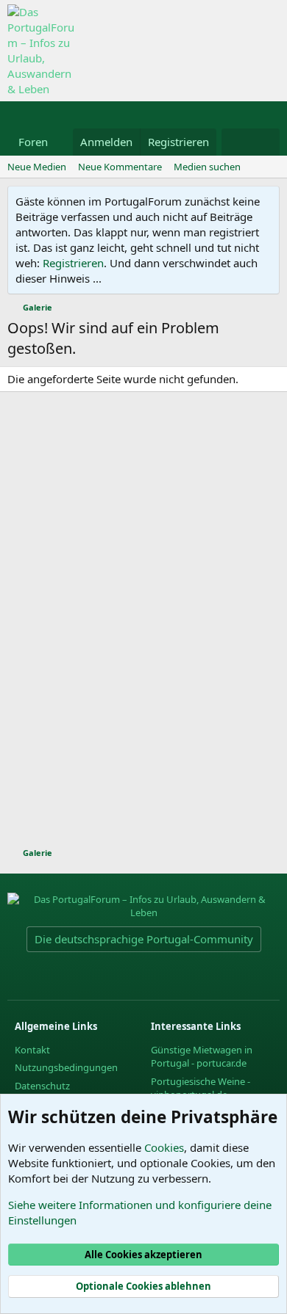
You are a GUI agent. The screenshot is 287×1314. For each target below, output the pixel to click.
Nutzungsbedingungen (66, 1067)
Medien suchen (207, 166)
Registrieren (73, 262)
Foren (33, 141)
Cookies (164, 1147)
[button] (59, 142)
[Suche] (265, 142)
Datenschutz (42, 1085)
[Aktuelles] (236, 142)
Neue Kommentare (120, 166)
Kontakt (32, 1049)
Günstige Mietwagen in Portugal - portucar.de (201, 1056)
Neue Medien (36, 166)
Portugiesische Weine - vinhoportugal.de (200, 1088)
